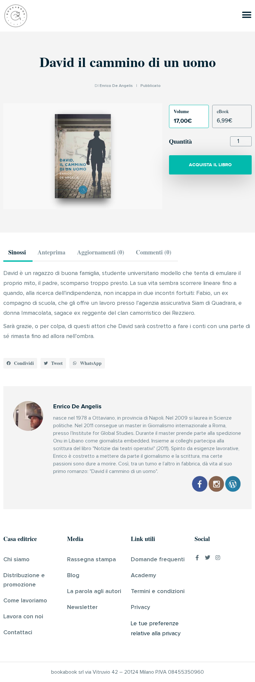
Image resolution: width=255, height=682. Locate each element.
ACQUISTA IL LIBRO (210, 165)
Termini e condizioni (158, 591)
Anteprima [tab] (51, 252)
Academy (143, 576)
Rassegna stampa (91, 560)
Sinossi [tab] (17, 252)
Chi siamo (16, 560)
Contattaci (17, 633)
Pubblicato (150, 86)
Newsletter (82, 607)
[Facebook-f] (197, 557)
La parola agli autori (94, 591)
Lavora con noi (23, 617)
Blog (73, 576)
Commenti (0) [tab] (153, 252)
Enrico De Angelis (116, 86)
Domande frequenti (158, 560)
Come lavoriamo (25, 601)
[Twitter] (207, 557)
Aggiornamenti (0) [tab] (100, 252)
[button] (20, 363)
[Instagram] (217, 557)
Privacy (140, 607)
